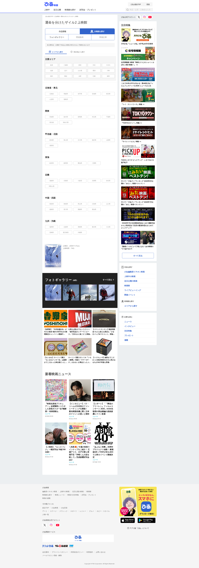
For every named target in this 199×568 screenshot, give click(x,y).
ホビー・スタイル (103, 511)
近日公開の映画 (130, 281)
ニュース (128, 321)
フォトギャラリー (56, 37)
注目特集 (128, 331)
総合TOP (45, 508)
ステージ (53, 511)
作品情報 (62, 31)
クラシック (63, 511)
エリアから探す (130, 306)
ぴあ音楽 (64, 508)
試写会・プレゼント (88, 9)
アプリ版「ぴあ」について (139, 528)
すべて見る (107, 279)
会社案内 (45, 552)
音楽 (148, 4)
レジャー (83, 511)
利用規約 (89, 552)
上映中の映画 (129, 276)
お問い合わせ (100, 552)
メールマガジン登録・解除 (52, 555)
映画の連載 (46, 498)
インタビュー (129, 326)
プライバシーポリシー (60, 552)
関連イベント (129, 295)
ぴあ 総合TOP (136, 4)
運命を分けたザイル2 (67, 16)
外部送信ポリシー (77, 552)
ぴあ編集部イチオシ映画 (134, 271)
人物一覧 (45, 514)
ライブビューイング (132, 290)
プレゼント (129, 335)
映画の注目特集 (73, 495)
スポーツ (73, 511)
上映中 (47, 9)
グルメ (91, 511)
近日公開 (57, 9)
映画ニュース (60, 495)
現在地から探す (79, 52)
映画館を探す (70, 9)
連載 (126, 340)
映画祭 (127, 285)
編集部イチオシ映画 (49, 491)
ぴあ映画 (57, 16)
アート (44, 511)
